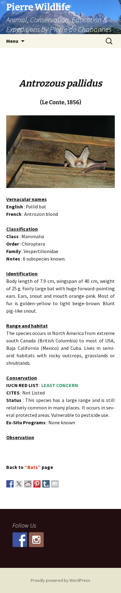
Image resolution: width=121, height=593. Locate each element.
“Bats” (33, 467)
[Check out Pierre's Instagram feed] (36, 539)
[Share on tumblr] (46, 484)
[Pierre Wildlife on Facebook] (19, 539)
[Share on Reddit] (28, 484)
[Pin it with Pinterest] (37, 484)
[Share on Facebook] (10, 484)
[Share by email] (55, 484)
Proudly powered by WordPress (60, 580)
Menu (12, 41)
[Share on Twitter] (19, 484)
